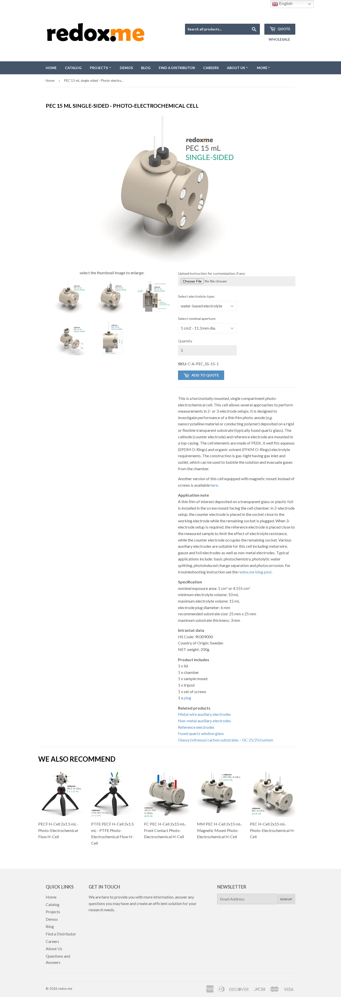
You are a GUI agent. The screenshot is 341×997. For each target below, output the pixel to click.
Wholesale (279, 39)
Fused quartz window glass (201, 733)
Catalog (73, 68)
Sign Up (286, 899)
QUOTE (283, 29)
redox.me (65, 989)
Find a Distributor (177, 68)
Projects (99, 68)
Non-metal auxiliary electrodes (204, 720)
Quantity (185, 341)
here (214, 485)
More (262, 68)
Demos (126, 68)
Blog (146, 68)
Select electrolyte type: (196, 296)
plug (187, 697)
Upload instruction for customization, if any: (212, 273)
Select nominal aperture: (197, 318)
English (285, 3)
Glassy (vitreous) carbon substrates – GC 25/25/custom (225, 739)
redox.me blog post (255, 571)
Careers (211, 68)
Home (51, 68)
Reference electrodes (196, 727)
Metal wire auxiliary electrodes (204, 714)
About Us (236, 68)
